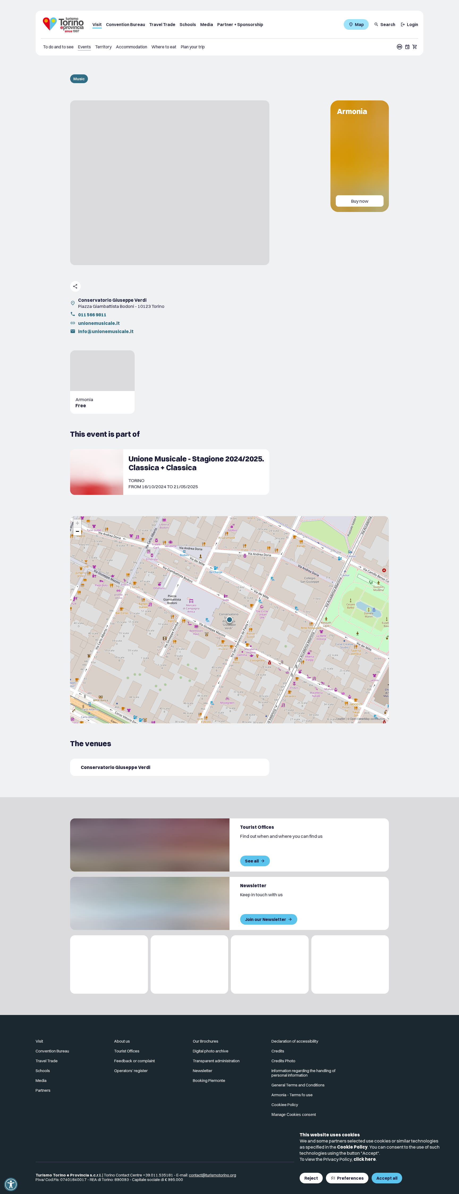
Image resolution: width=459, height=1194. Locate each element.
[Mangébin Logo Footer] (189, 964)
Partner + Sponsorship (240, 24)
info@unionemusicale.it (106, 331)
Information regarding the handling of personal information (303, 1073)
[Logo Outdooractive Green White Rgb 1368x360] (350, 964)
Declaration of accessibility (294, 1041)
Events (84, 46)
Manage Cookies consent (293, 1114)
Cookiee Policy (284, 1104)
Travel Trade (162, 24)
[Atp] (109, 964)
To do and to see (58, 46)
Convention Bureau (125, 24)
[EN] (399, 47)
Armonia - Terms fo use (292, 1094)
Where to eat (163, 46)
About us (122, 1041)
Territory (103, 46)
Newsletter (202, 1070)
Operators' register (131, 1070)
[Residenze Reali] (270, 964)
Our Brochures (205, 1041)
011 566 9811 (92, 314)
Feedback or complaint (134, 1060)
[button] (229, 619)
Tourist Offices (126, 1050)
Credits (277, 1050)
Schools (188, 24)
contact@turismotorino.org (212, 1175)
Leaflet (341, 719)
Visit (97, 24)
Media (206, 24)
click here (365, 1159)
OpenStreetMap (360, 719)
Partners (43, 1090)
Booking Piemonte (209, 1080)
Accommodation (131, 46)
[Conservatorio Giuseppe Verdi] (169, 767)
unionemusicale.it (99, 323)
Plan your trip (193, 46)
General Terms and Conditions (298, 1084)
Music (79, 79)
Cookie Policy (352, 1147)
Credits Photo (283, 1060)
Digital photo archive (210, 1050)
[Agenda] (407, 47)
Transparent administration (216, 1060)
